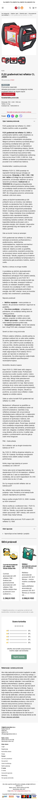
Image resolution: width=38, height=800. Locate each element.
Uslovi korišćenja (6, 763)
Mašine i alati (14, 13)
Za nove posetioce (6, 758)
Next (34, 36)
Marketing (4, 775)
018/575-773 (8, 2)
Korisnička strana (6, 751)
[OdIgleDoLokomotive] (19, 8)
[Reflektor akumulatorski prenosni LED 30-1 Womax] (29, 554)
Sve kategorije (5, 13)
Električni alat (23, 13)
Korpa (3, 754)
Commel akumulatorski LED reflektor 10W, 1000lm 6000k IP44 (10, 566)
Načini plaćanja (5, 766)
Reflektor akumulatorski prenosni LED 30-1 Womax (29, 566)
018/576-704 (15, 2)
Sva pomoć (4, 761)
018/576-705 (23, 2)
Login (3, 746)
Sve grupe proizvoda (7, 778)
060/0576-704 (31, 2)
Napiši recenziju (19, 657)
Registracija (4, 749)
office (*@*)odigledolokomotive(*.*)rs (20, 791)
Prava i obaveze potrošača (10, 717)
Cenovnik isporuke (6, 773)
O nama (3, 770)
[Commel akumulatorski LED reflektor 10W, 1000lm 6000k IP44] (10, 554)
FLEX (2, 70)
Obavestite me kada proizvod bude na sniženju (19, 112)
